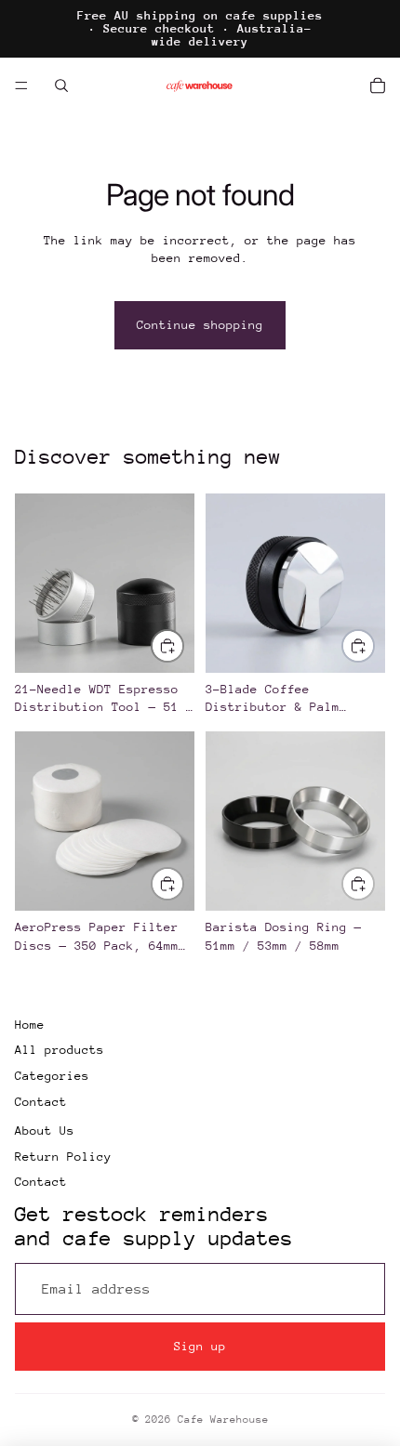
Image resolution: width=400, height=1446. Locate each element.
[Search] (61, 85)
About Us (44, 1130)
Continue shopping (200, 325)
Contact (41, 1102)
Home (30, 1025)
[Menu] (21, 85)
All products (59, 1050)
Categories (52, 1076)
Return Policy (63, 1156)
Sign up (200, 1346)
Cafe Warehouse (223, 1419)
